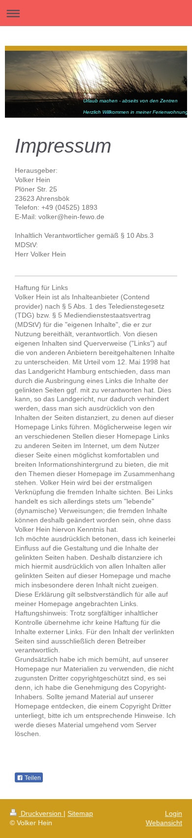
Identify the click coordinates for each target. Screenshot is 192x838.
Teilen (32, 777)
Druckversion (41, 813)
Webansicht (164, 823)
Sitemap (80, 813)
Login (173, 813)
